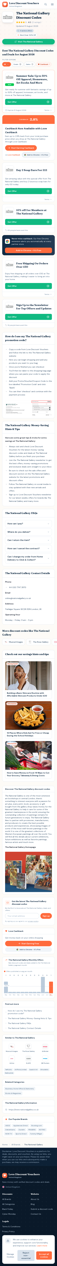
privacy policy (33, 921)
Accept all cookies (44, 1255)
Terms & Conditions (11, 1226)
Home (5, 1144)
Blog (33, 1204)
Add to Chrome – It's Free (37, 155)
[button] (6, 64)
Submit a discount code (42, 1209)
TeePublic (8, 1070)
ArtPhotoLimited (21, 1070)
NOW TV (8, 1134)
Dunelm (22, 1130)
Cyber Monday (9, 1214)
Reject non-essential (26, 1255)
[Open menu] (52, 4)
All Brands (15, 1144)
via (12, 155)
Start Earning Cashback (22, 148)
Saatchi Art (33, 1070)
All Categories (8, 1204)
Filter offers (9, 60)
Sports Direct (21, 1134)
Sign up (46, 916)
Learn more (42, 1245)
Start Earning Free (30, 943)
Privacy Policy (8, 1231)
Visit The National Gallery (30, 41)
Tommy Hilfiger (36, 1134)
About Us (35, 1199)
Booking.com (36, 1125)
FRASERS (31, 1130)
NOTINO (42, 1130)
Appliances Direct (20, 1125)
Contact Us (36, 1214)
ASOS (7, 1125)
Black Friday (7, 1209)
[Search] (45, 4)
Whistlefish (44, 1070)
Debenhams (10, 1130)
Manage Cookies (10, 1255)
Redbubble (9, 1073)
